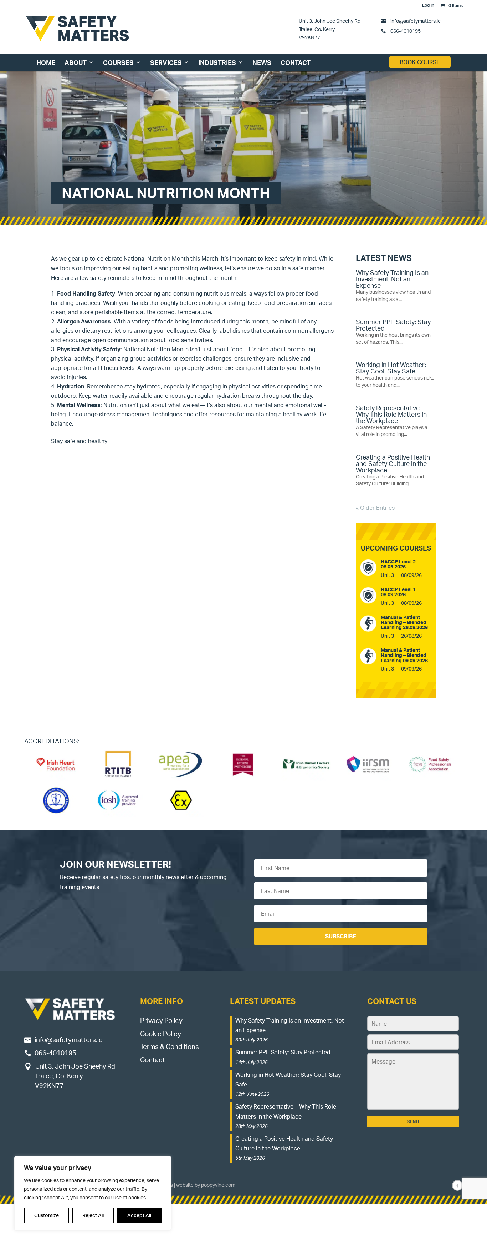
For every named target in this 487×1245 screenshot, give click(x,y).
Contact (296, 62)
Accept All (139, 1215)
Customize (46, 1215)
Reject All (93, 1215)
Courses (118, 62)
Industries (217, 62)
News (261, 62)
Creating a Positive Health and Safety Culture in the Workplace (393, 463)
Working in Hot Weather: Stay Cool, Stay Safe (391, 368)
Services (166, 62)
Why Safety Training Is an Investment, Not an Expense (392, 278)
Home (45, 62)
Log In (428, 5)
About (76, 62)
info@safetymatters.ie (415, 20)
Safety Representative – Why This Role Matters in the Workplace (391, 414)
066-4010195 (405, 30)
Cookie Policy (160, 1033)
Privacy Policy (161, 1020)
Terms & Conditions (169, 1046)
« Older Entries (375, 507)
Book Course (420, 62)
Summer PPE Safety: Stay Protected (393, 325)
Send (413, 1121)
